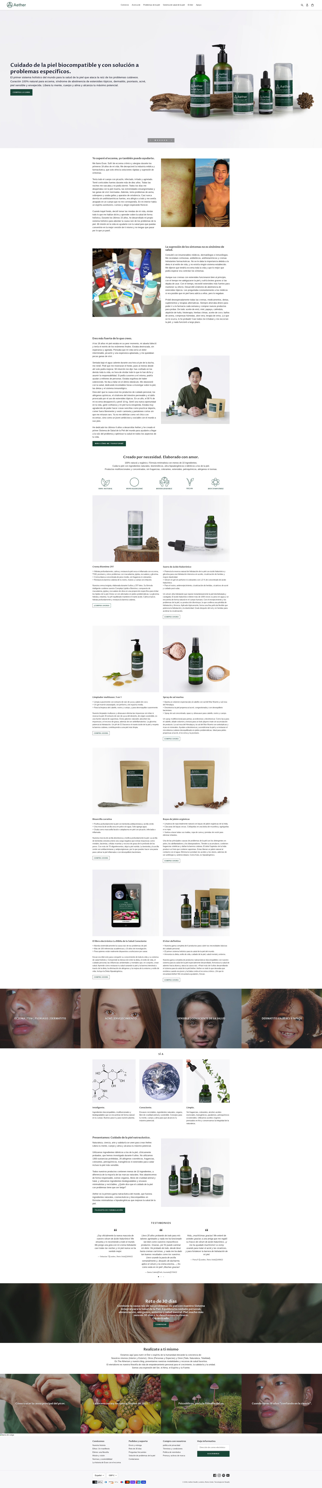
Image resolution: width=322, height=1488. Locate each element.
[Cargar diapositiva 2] (157, 140)
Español (98, 1475)
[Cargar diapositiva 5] (164, 140)
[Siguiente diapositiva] (171, 140)
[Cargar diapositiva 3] (160, 140)
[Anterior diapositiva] (150, 140)
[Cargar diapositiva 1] (155, 140)
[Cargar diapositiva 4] (162, 140)
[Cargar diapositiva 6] (167, 140)
